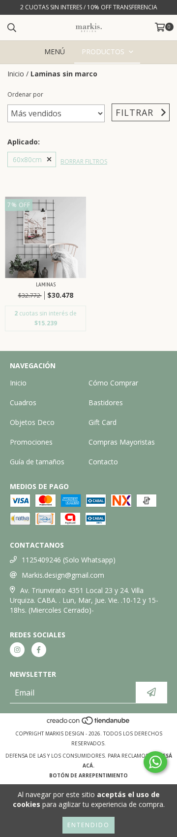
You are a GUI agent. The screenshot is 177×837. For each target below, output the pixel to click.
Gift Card (102, 422)
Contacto (103, 461)
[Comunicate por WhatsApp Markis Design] (155, 762)
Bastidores (105, 402)
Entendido (88, 825)
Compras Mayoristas (121, 442)
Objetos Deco (32, 422)
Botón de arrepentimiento (88, 775)
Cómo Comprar (113, 382)
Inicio (15, 73)
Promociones (31, 442)
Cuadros (23, 402)
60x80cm (27, 159)
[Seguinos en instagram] (17, 649)
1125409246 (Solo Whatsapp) (69, 559)
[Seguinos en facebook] (38, 649)
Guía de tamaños (37, 461)
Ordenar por (25, 94)
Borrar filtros (83, 161)
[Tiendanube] (89, 723)
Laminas (46, 284)
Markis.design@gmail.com (63, 575)
